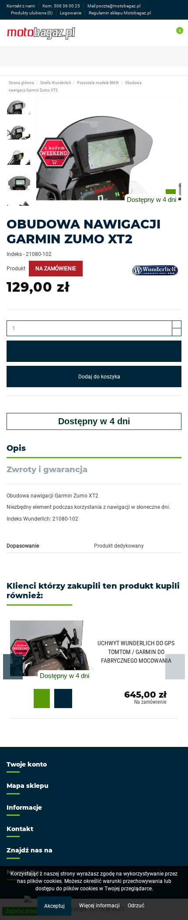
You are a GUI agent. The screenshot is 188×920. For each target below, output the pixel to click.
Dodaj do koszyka (99, 377)
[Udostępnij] (10, 405)
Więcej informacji (100, 906)
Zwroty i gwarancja (47, 469)
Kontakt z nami (21, 5)
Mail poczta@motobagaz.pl (113, 5)
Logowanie (71, 12)
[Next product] (176, 86)
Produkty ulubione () (31, 12)
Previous (13, 666)
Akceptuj (54, 906)
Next (175, 666)
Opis (16, 448)
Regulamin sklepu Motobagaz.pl (120, 12)
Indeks (14, 254)
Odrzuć (136, 906)
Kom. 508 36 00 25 (61, 5)
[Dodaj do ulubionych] (94, 351)
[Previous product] (169, 86)
